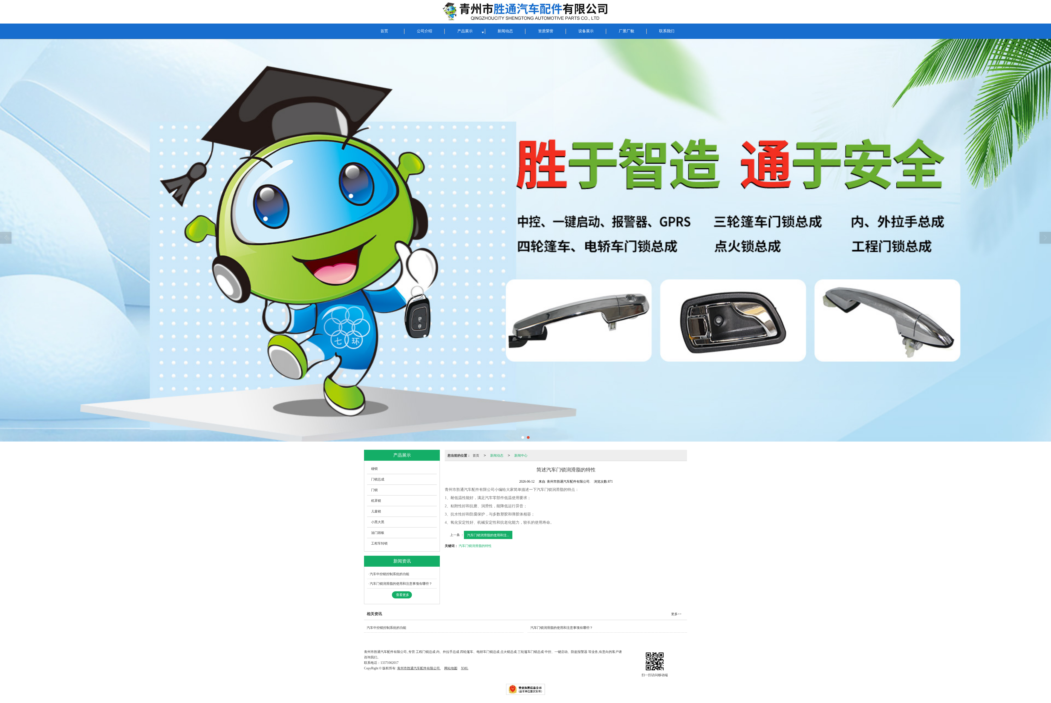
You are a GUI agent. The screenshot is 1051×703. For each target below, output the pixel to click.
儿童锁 (376, 511)
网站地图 (450, 668)
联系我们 (666, 31)
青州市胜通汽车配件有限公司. (419, 668)
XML (464, 668)
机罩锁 (376, 501)
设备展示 (586, 31)
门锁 (374, 490)
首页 (384, 31)
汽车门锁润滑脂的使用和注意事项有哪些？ (401, 584)
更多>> (676, 614)
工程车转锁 (379, 543)
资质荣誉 (545, 31)
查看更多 (402, 595)
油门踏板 (377, 533)
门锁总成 (377, 479)
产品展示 (465, 31)
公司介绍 (424, 31)
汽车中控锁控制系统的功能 (389, 574)
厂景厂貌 (626, 31)
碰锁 (374, 469)
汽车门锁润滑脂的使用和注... (488, 534)
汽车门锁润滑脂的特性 (475, 545)
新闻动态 (505, 31)
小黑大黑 (377, 522)
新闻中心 (520, 455)
